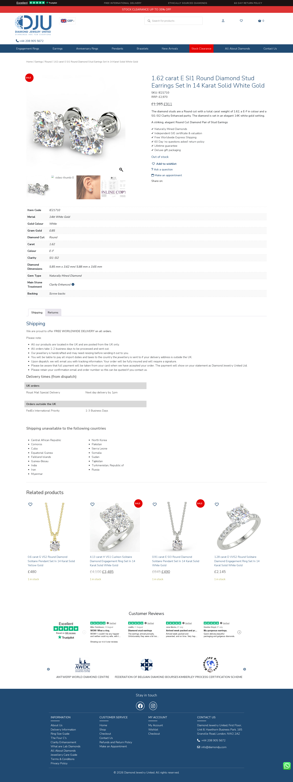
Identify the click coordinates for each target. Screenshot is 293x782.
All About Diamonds (237, 48)
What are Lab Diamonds (65, 746)
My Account (155, 725)
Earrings (58, 48)
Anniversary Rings (87, 48)
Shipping (37, 312)
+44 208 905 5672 (31, 41)
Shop (102, 729)
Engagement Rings (27, 48)
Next (244, 669)
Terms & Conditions (62, 759)
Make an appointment (168, 175)
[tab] (36, 312)
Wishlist (153, 729)
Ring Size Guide (60, 734)
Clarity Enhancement (63, 742)
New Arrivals (170, 48)
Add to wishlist (166, 163)
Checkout (105, 734)
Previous (48, 669)
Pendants (117, 48)
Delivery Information (63, 729)
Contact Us (270, 48)
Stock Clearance (201, 48)
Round (48, 61)
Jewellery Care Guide (64, 755)
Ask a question (163, 169)
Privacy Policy (59, 763)
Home (29, 61)
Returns (53, 312)
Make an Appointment (113, 746)
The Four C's (59, 738)
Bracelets (142, 48)
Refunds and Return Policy (115, 742)
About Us (56, 725)
